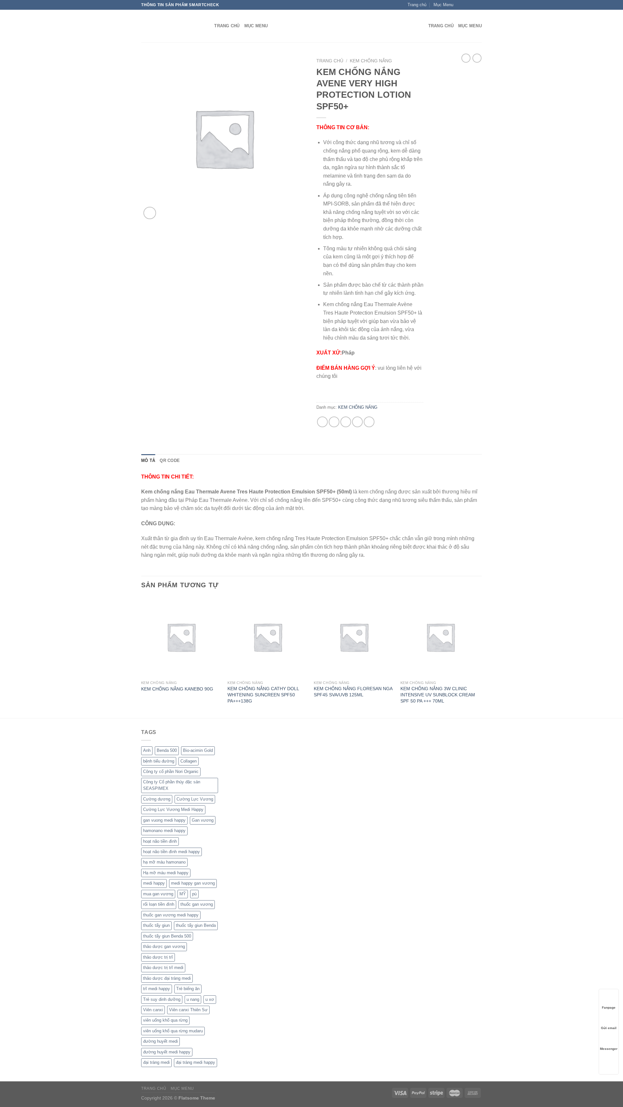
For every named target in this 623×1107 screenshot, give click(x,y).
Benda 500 (167, 750)
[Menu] (419, 26)
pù (194, 893)
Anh (147, 750)
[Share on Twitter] (334, 422)
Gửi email (609, 1028)
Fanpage (609, 1007)
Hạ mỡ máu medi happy (166, 872)
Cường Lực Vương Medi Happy (173, 809)
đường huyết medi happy (166, 1052)
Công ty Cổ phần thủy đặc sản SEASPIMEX (171, 785)
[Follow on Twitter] (472, 5)
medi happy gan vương (193, 883)
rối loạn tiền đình (158, 904)
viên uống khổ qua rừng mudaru (173, 1030)
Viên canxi (153, 1009)
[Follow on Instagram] (466, 5)
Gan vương (203, 820)
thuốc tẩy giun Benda (196, 925)
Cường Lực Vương (195, 799)
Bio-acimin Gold (198, 750)
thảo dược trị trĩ (158, 957)
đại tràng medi (156, 1062)
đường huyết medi (160, 1041)
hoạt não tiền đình (160, 841)
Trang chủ (329, 60)
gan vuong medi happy (164, 820)
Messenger (608, 1049)
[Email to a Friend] (345, 422)
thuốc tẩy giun (156, 925)
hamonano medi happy (164, 830)
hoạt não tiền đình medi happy (171, 851)
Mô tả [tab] (148, 460)
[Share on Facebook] (322, 422)
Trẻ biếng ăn (188, 988)
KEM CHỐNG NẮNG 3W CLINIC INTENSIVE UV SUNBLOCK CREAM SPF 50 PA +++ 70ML (437, 694)
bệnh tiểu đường (158, 761)
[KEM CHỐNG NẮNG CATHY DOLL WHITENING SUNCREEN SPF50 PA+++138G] (267, 637)
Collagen (188, 761)
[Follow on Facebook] (460, 5)
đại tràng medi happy (195, 1062)
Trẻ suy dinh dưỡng (161, 999)
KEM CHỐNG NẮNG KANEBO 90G (177, 688)
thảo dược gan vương (164, 946)
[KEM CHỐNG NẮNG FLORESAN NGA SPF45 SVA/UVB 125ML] (354, 637)
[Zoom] (149, 213)
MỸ (182, 893)
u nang (193, 999)
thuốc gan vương (196, 904)
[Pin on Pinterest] (357, 422)
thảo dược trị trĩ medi (163, 967)
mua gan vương (158, 893)
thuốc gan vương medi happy (171, 915)
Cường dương (156, 799)
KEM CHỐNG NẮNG (371, 60)
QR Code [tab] (170, 460)
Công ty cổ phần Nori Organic (171, 771)
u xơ (209, 999)
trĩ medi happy (156, 988)
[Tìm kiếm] (207, 26)
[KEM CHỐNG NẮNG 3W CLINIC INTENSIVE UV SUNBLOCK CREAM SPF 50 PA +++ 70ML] (440, 637)
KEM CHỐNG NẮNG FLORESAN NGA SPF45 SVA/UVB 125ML (353, 691)
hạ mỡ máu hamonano (164, 862)
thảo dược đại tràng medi (167, 978)
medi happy (154, 883)
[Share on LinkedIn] (369, 422)
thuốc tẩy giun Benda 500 (167, 936)
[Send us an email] (479, 5)
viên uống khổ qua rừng (165, 1020)
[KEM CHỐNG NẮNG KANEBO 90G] (181, 637)
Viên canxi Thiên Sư (188, 1009)
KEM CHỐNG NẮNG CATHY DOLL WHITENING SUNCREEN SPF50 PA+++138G (263, 694)
